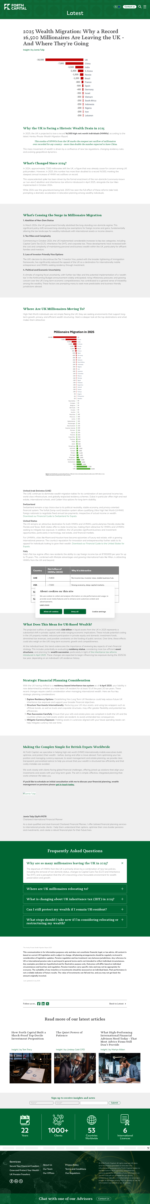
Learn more (44, 605)
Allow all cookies (51, 611)
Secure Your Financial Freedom (24, 1166)
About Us (47, 1165)
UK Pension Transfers (20, 1174)
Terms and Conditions (75, 1169)
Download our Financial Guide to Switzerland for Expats (50, 516)
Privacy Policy (72, 1165)
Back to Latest (116, 1003)
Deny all (75, 611)
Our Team (47, 1169)
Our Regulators (72, 1173)
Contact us (130, 6)
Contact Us (103, 1198)
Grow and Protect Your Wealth (24, 1170)
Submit (114, 1103)
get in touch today (65, 784)
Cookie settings (99, 611)
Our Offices (48, 1173)
